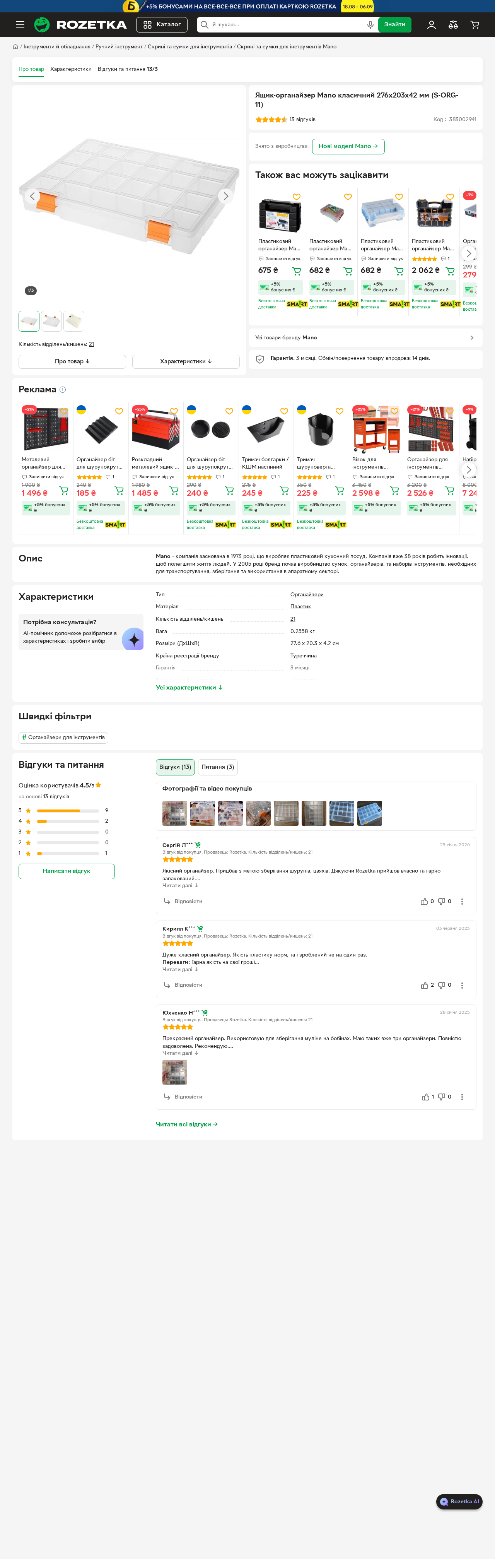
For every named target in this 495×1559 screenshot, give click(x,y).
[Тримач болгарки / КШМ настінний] (266, 429)
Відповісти (188, 901)
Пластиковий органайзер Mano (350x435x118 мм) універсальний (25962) (434, 246)
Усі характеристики (189, 688)
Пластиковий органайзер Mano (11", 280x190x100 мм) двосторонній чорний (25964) (280, 246)
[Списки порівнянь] (453, 25)
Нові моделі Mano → (348, 147)
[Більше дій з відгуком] (462, 901)
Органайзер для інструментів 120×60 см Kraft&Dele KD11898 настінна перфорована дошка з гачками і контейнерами (429, 464)
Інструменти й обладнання (57, 47)
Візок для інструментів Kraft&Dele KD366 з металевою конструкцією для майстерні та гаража (375, 464)
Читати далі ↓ (180, 885)
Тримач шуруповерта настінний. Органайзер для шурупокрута (317, 464)
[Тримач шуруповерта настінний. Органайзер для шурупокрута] (321, 429)
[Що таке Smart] (297, 304)
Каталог (169, 25)
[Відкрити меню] (20, 25)
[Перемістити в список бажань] (296, 197)
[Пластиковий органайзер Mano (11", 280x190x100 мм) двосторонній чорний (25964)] (280, 213)
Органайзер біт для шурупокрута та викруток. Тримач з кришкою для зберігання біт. (210, 464)
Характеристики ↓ (186, 362)
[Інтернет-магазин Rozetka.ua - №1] (80, 25)
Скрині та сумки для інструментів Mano (286, 47)
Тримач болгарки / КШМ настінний (265, 463)
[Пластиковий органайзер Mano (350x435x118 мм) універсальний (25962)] (434, 213)
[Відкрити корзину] (475, 25)
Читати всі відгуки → (187, 1125)
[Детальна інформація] (63, 390)
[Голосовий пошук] (370, 25)
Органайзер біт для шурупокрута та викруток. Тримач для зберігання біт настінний (99, 464)
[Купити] (296, 271)
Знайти (394, 25)
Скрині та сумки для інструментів (190, 47)
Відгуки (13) (175, 767)
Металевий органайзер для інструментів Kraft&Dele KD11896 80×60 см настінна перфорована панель (45, 464)
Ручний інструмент (119, 47)
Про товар (31, 69)
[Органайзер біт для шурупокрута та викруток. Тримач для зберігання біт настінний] (101, 429)
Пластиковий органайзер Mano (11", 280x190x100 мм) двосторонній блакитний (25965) (383, 246)
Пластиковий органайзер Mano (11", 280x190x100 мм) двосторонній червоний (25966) (331, 246)
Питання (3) (217, 767)
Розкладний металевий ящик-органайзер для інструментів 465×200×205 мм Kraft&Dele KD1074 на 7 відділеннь (156, 464)
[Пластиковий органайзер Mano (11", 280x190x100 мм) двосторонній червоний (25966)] (331, 213)
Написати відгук (66, 871)
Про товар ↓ (72, 362)
